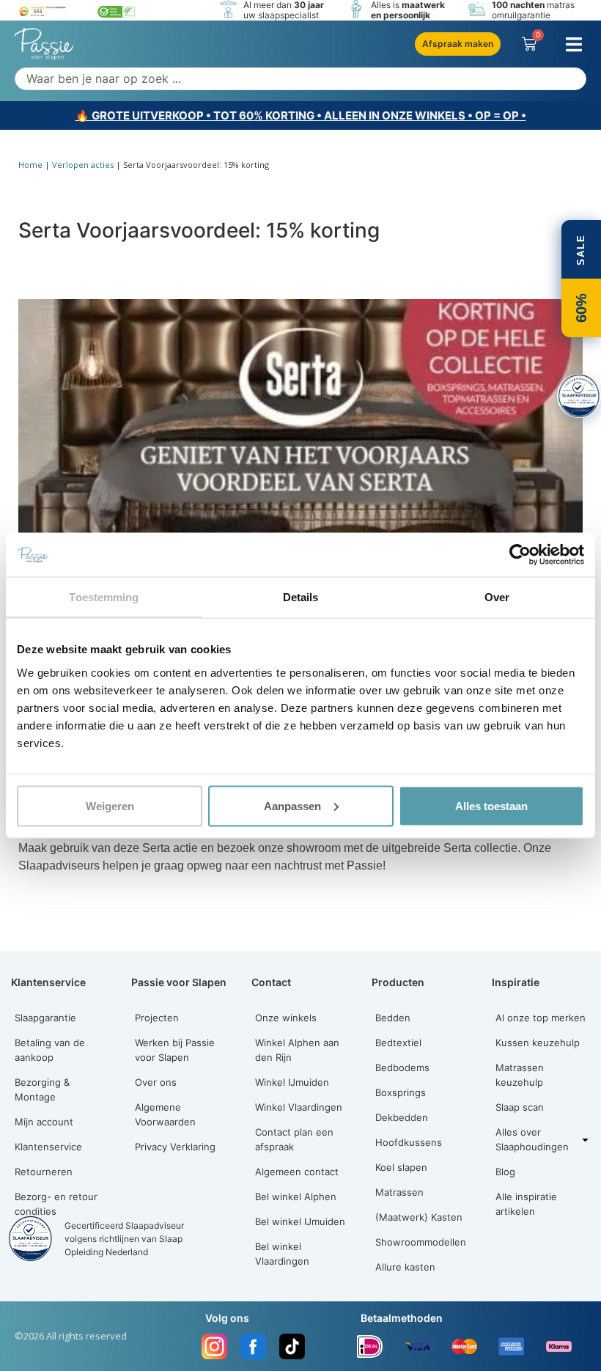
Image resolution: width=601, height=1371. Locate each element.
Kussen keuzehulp (537, 1042)
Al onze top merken (540, 1017)
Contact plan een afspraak (294, 1139)
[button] (573, 44)
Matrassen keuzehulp (519, 1075)
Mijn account (44, 1122)
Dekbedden (401, 1117)
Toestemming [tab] (104, 597)
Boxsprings (400, 1092)
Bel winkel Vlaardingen (282, 1253)
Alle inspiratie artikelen (526, 1204)
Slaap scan (519, 1107)
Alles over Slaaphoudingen (532, 1139)
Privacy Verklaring (175, 1147)
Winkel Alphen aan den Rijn (297, 1050)
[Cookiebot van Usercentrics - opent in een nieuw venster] (520, 555)
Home (30, 164)
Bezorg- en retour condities (56, 1204)
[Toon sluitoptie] (579, 396)
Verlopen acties (83, 164)
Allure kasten (405, 1267)
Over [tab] (496, 597)
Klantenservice (48, 1147)
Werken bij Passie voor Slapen (175, 1050)
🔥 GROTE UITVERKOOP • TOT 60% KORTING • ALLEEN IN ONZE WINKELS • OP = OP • (300, 115)
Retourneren (44, 1171)
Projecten (157, 1017)
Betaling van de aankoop (50, 1050)
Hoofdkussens (408, 1142)
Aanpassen (292, 805)
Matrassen (399, 1192)
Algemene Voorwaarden (165, 1114)
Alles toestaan (491, 805)
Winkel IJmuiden (292, 1082)
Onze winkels (286, 1017)
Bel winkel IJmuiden (300, 1221)
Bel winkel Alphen (295, 1196)
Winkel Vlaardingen (298, 1107)
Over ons (156, 1082)
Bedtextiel (398, 1042)
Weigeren (110, 805)
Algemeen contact (297, 1171)
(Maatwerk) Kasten (418, 1217)
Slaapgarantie (45, 1017)
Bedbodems (402, 1067)
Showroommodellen (420, 1242)
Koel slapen (401, 1167)
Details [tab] (301, 597)
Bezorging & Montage (42, 1089)
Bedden (392, 1017)
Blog (505, 1171)
